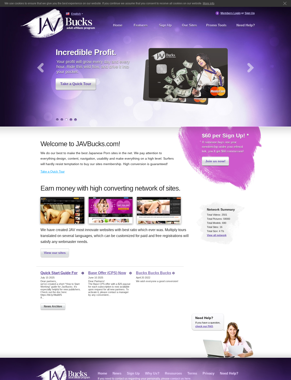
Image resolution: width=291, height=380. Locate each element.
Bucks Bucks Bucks (153, 273)
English (76, 13)
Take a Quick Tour (75, 84)
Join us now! (215, 161)
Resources (173, 373)
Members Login (231, 13)
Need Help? (245, 25)
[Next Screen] (250, 67)
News (117, 373)
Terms (192, 373)
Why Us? (152, 373)
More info (208, 3)
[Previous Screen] (40, 67)
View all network (216, 235)
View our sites (55, 253)
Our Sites (189, 25)
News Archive (53, 306)
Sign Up (250, 13)
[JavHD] (111, 209)
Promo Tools (216, 25)
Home (117, 25)
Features (141, 25)
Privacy (208, 373)
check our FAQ (204, 326)
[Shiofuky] (159, 223)
